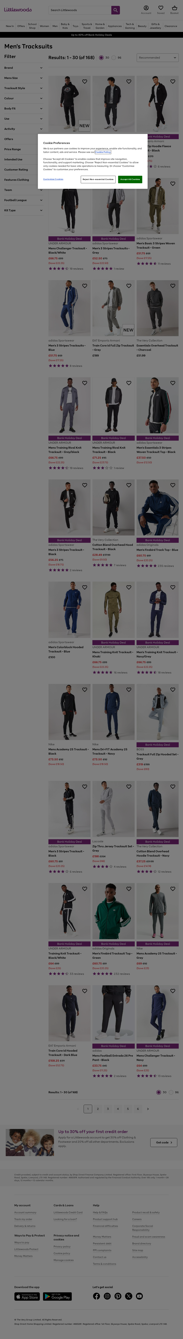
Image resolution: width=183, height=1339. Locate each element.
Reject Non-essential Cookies (98, 179)
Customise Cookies (53, 179)
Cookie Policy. (103, 152)
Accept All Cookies (130, 179)
